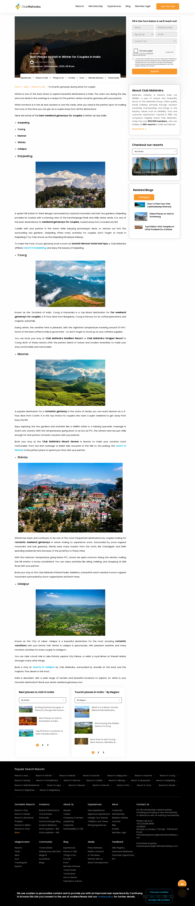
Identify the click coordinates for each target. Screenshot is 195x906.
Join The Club (168, 6)
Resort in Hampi (22, 780)
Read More (138, 129)
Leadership (68, 821)
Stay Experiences (96, 810)
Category (144, 197)
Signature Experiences (99, 814)
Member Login (119, 832)
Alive (17, 855)
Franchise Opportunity (123, 855)
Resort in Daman (91, 775)
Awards (67, 810)
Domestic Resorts (25, 804)
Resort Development (98, 862)
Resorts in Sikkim (23, 825)
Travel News (69, 873)
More (17, 832)
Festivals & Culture (72, 881)
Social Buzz (44, 858)
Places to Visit (42, 78)
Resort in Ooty (144, 785)
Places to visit (38, 86)
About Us (68, 804)
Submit (154, 71)
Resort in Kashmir (143, 775)
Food (82, 78)
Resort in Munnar (72, 780)
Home (18, 86)
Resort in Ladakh (95, 780)
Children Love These (98, 821)
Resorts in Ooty (22, 828)
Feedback (117, 841)
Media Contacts (96, 851)
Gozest (115, 828)
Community (45, 841)
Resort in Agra (54, 785)
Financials (44, 817)
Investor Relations (48, 825)
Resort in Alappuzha (117, 775)
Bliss (114, 825)
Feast (17, 851)
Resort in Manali (67, 775)
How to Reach (70, 877)
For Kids (72, 78)
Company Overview (73, 817)
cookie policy (105, 896)
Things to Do (58, 78)
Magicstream (22, 841)
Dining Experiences (97, 825)
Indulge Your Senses (98, 817)
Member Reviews (96, 78)
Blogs (41, 862)
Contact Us (142, 804)
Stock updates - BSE (49, 828)
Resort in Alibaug (117, 780)
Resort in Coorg (167, 775)
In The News (94, 855)
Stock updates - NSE (49, 832)
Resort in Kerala (22, 814)
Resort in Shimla (44, 775)
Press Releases (95, 847)
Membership (96, 6)
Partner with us (95, 858)
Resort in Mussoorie (140, 780)
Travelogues (21, 862)
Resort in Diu (123, 785)
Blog (128, 6)
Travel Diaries (45, 847)
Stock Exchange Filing (49, 821)
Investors (44, 804)
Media (91, 841)
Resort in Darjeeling (165, 780)
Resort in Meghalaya (50, 790)
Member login (143, 6)
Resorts (79, 6)
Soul (17, 858)
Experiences (114, 6)
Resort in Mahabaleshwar (27, 785)
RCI (113, 858)
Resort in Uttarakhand (47, 780)
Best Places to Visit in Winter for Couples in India (65, 57)
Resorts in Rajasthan (25, 790)
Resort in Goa (21, 775)
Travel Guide (113, 78)
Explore (18, 866)
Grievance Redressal (122, 851)
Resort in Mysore (77, 785)
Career (66, 814)
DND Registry (118, 847)
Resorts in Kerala (167, 785)
